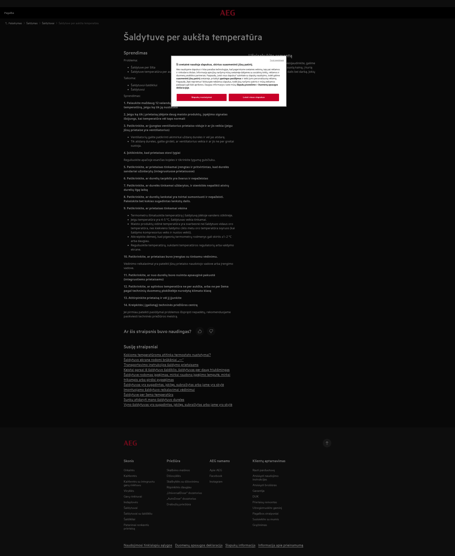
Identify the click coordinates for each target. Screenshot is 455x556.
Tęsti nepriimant (277, 60)
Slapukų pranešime (246, 84)
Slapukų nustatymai (201, 97)
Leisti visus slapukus (254, 97)
